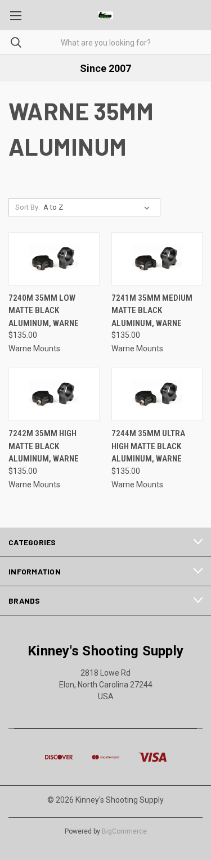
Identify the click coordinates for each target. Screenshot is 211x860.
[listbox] (99, 207)
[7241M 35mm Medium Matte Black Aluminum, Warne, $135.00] (157, 258)
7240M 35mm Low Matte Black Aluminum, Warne (43, 310)
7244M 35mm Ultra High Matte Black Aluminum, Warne (148, 446)
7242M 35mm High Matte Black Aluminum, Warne (43, 446)
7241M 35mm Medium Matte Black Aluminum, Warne (151, 310)
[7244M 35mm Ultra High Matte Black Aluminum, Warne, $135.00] (157, 394)
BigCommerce (124, 831)
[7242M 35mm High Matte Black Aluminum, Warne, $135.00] (54, 394)
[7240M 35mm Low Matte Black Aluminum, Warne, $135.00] (54, 258)
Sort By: (27, 207)
